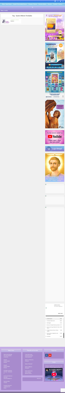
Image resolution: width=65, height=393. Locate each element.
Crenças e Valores (32, 4)
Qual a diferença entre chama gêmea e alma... (28, 372)
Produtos (55, 4)
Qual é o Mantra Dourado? (28, 367)
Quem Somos (8, 4)
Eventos (50, 4)
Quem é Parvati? (28, 363)
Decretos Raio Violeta (7, 382)
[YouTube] (49, 355)
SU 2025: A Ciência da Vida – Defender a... (8, 372)
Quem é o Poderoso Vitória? (29, 360)
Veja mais (39, 378)
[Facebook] (46, 355)
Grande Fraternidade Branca (20, 4)
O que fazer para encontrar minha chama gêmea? (29, 356)
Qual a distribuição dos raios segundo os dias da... (8, 356)
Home (3, 4)
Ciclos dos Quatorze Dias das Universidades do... (8, 377)
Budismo (12, 21)
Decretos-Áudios (42, 4)
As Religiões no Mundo (15, 19)
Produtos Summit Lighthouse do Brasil (8, 387)
